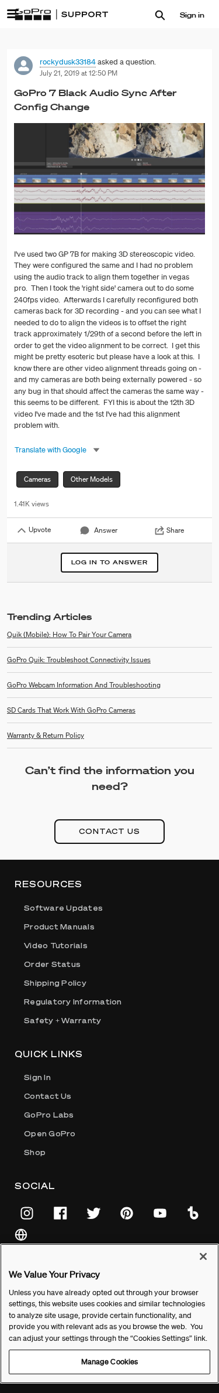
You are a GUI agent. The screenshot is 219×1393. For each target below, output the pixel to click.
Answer (105, 530)
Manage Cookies (109, 1362)
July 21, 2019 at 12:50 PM (78, 73)
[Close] (203, 1256)
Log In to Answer (109, 562)
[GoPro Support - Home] (61, 14)
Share (175, 530)
